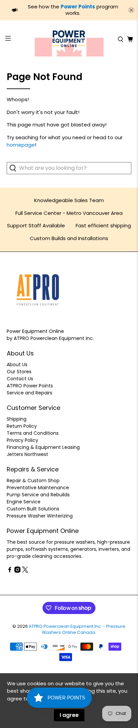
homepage (21, 144)
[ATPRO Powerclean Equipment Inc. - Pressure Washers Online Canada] (69, 39)
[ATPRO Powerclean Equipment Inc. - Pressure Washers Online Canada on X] (25, 571)
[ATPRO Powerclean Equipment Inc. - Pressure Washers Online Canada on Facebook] (10, 571)
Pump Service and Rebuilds (38, 494)
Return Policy (22, 426)
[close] (131, 10)
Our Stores (19, 371)
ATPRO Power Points (30, 385)
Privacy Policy (22, 440)
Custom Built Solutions (33, 508)
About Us (17, 364)
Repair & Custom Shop (33, 480)
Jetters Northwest (27, 454)
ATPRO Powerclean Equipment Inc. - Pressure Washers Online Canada (77, 629)
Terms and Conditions (33, 433)
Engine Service (24, 501)
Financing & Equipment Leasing (43, 447)
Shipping (16, 419)
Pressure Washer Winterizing (40, 515)
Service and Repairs (29, 392)
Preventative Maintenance (38, 487)
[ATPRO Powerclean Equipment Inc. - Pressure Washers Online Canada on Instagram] (17, 571)
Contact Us (20, 378)
